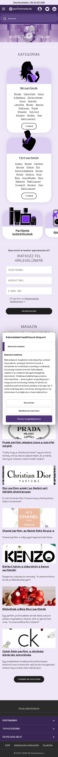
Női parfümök (29, 88)
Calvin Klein (30, 94)
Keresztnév (16, 280)
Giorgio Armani (35, 97)
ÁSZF (7, 745)
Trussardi (20, 185)
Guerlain (32, 101)
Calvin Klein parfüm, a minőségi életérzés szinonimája (23, 653)
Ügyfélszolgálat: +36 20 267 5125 (29, 2)
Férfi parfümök (29, 157)
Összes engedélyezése (29, 418)
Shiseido (22, 111)
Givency (30, 174)
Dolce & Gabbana (24, 170)
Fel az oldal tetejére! (29, 708)
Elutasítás (29, 402)
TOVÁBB (29, 126)
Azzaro (18, 163)
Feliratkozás (29, 311)
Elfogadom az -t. (24, 300)
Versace (20, 115)
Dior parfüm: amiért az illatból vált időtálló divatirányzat (25, 489)
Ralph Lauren (34, 181)
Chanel (30, 167)
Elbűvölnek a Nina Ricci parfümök (24, 609)
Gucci (23, 101)
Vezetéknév (15, 270)
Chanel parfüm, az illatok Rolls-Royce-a (28, 530)
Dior (38, 167)
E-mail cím (14, 291)
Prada (35, 108)
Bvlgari (17, 94)
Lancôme (19, 104)
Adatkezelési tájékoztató (26, 745)
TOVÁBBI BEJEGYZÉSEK (29, 679)
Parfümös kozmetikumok (22, 232)
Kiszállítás (48, 745)
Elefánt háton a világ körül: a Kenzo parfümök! (25, 568)
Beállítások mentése (29, 410)
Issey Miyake (29, 178)
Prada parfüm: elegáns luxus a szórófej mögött (28, 444)
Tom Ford (34, 111)
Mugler (30, 104)
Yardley (31, 115)
